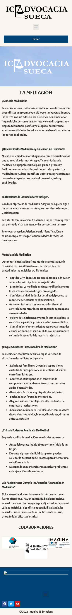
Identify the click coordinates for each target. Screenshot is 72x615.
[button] (36, 27)
